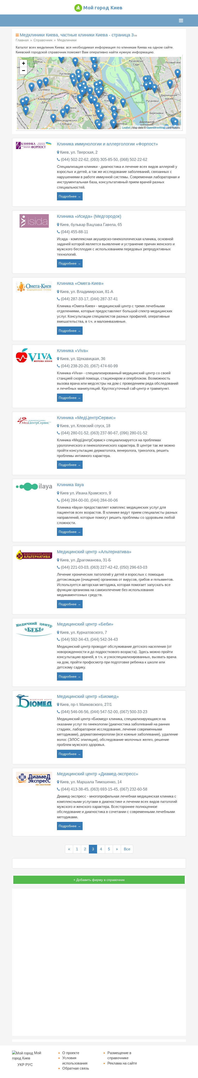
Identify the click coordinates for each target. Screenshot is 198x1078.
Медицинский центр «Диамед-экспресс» (97, 773)
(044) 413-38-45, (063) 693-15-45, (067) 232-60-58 (104, 789)
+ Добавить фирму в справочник (99, 880)
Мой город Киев (102, 7)
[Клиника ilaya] (34, 486)
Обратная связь (75, 1068)
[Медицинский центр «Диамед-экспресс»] (34, 779)
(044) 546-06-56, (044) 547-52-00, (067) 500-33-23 (104, 712)
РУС (29, 1065)
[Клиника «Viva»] (34, 355)
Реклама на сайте (122, 1063)
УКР (20, 1065)
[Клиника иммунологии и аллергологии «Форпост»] (34, 145)
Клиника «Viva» (72, 350)
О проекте (70, 1053)
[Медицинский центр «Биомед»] (34, 701)
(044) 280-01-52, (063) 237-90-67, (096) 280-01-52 (104, 433)
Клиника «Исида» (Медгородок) (89, 216)
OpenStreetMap (156, 127)
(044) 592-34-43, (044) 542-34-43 (89, 639)
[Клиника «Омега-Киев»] (34, 286)
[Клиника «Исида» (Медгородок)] (34, 220)
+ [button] (23, 63)
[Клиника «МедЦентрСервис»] (34, 421)
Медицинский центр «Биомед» (88, 696)
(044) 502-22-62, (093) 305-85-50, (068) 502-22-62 (104, 159)
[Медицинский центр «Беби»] (34, 629)
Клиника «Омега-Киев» (80, 283)
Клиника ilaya (70, 484)
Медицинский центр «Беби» (85, 624)
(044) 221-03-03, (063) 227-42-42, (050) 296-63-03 (104, 567)
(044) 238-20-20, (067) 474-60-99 (89, 366)
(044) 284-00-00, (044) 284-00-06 (89, 500)
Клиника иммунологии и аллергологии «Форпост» (107, 144)
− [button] (23, 71)
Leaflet (126, 127)
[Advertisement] (99, 962)
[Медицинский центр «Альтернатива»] (34, 555)
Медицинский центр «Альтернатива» (94, 551)
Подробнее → (70, 196)
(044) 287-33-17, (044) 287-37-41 (89, 299)
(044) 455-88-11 (74, 232)
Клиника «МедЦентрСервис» (86, 417)
